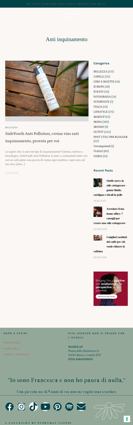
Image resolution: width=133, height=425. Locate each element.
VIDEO (98, 156)
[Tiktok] (33, 406)
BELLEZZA (11, 127)
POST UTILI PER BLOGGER (110, 137)
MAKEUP (99, 116)
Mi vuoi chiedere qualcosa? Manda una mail (66, 4)
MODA (98, 121)
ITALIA (98, 106)
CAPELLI (99, 76)
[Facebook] (9, 406)
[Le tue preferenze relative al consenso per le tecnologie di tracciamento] (127, 419)
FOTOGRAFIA (102, 96)
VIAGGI (98, 151)
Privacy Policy (11, 342)
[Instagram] (21, 406)
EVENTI (99, 91)
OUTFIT (99, 132)
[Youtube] (45, 406)
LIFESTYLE (101, 111)
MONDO (99, 126)
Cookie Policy (11, 348)
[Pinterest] (57, 406)
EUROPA (99, 86)
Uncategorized (102, 146)
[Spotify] (69, 406)
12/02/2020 (11, 173)
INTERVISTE (101, 101)
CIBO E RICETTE (104, 81)
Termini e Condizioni (16, 354)
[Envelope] (81, 406)
